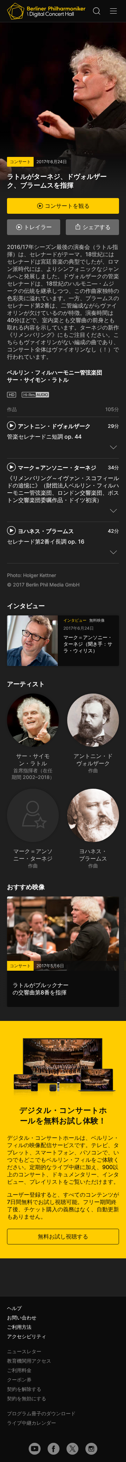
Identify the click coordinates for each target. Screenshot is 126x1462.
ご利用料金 (19, 1370)
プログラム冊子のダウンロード (41, 1413)
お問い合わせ (21, 1317)
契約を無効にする (26, 1398)
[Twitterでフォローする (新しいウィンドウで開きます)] (72, 1449)
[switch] (113, 447)
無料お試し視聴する (63, 1236)
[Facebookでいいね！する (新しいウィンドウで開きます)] (53, 1449)
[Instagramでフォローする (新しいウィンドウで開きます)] (91, 1449)
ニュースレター (24, 1351)
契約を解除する (24, 1389)
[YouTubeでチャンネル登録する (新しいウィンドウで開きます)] (35, 1449)
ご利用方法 (19, 1327)
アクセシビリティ (26, 1336)
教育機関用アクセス (29, 1361)
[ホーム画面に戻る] (46, 11)
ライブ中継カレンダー (31, 1423)
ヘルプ (14, 1308)
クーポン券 (19, 1380)
